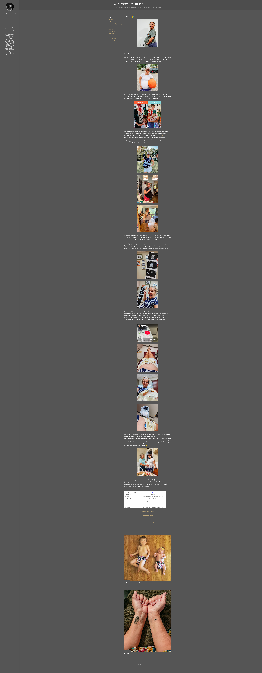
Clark (143, 7)
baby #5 (111, 21)
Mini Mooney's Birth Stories (132, 7)
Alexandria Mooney (9, 13)
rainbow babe (112, 38)
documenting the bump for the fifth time (148, 522)
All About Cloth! (132, 583)
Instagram (149, 7)
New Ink (127, 653)
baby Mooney (112, 23)
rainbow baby (112, 40)
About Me (121, 7)
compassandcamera (144, 666)
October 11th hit (163, 135)
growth (111, 29)
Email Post (130, 520)
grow (110, 27)
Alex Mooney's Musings (129, 4)
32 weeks (111, 19)
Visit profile (9, 62)
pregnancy (111, 33)
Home (115, 7)
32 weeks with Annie (148, 511)
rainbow (111, 36)
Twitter (155, 7)
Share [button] (110, 14)
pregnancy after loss (114, 35)
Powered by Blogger (142, 664)
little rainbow (112, 31)
